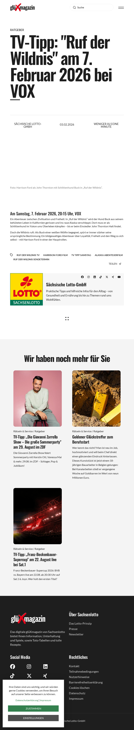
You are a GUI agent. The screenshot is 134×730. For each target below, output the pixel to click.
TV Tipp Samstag (81, 255)
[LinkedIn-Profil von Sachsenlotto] (94, 276)
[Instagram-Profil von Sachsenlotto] (88, 276)
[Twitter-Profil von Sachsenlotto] (107, 276)
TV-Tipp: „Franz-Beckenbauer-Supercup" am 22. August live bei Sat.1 (35, 559)
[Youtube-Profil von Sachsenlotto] (119, 276)
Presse (73, 629)
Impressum (76, 698)
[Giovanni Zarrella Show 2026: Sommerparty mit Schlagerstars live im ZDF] (37, 398)
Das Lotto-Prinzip (80, 623)
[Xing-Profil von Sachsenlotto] (113, 276)
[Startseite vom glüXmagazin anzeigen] (28, 618)
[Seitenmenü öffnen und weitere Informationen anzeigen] (121, 7)
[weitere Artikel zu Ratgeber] (67, 317)
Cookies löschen (79, 687)
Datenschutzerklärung (27, 700)
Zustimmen (33, 708)
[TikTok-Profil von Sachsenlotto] (101, 276)
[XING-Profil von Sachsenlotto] (45, 676)
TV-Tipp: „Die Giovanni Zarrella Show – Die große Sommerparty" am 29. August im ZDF (37, 442)
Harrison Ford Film (55, 255)
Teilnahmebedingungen (84, 671)
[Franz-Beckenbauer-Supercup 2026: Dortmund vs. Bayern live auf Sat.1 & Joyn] (37, 516)
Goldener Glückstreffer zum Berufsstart (92, 439)
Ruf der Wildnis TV (28, 255)
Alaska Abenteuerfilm (109, 255)
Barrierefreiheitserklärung (86, 682)
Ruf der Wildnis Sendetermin (31, 259)
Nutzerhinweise (79, 677)
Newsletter (76, 634)
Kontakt (74, 666)
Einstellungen (33, 718)
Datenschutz (77, 693)
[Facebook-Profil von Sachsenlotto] (82, 276)
